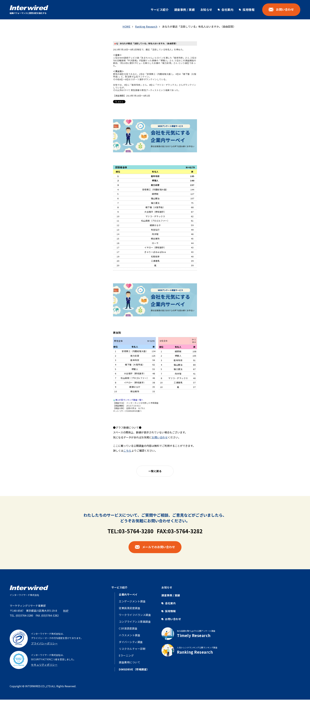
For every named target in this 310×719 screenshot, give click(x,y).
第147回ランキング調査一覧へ (129, 399)
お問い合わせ (160, 437)
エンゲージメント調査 (132, 601)
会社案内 (227, 9)
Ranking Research (146, 26)
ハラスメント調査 (129, 635)
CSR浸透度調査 (128, 628)
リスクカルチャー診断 (132, 649)
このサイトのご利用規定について (280, 686)
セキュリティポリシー (44, 665)
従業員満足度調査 (129, 608)
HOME (126, 26)
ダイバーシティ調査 (131, 642)
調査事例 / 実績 (184, 9)
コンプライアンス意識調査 (135, 621)
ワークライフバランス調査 (135, 615)
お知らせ (206, 9)
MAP (66, 611)
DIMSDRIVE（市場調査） (134, 669)
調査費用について (129, 662)
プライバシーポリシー (44, 643)
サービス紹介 (160, 9)
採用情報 (248, 9)
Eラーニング (126, 655)
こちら (127, 450)
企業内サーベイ (128, 594)
